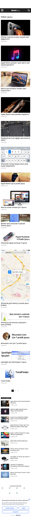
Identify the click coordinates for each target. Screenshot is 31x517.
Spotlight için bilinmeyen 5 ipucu (13, 362)
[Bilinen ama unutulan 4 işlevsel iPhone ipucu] (15, 218)
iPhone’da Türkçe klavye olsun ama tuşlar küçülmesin (14, 165)
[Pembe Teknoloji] (12, 496)
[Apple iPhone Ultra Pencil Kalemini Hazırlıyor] (5, 403)
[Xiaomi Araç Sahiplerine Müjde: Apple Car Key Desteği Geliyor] (5, 419)
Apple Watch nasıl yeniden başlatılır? (15, 114)
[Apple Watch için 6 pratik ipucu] (15, 177)
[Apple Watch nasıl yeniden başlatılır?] (15, 105)
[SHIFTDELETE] (5, 491)
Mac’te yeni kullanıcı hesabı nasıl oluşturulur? (13, 89)
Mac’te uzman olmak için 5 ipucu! (13, 207)
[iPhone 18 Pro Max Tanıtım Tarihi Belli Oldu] (5, 475)
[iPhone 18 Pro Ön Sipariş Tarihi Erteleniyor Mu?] (5, 451)
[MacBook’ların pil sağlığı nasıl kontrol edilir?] (15, 129)
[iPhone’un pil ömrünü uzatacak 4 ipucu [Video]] (15, 316)
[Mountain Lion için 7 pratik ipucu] (15, 336)
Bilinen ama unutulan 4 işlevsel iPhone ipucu (13, 225)
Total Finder (5, 381)
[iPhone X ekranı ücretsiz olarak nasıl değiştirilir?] (15, 27)
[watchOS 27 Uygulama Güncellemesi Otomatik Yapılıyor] (5, 467)
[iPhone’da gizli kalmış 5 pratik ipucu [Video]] (15, 276)
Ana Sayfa (3, 14)
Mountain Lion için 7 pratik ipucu (14, 343)
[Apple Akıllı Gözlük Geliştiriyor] (5, 443)
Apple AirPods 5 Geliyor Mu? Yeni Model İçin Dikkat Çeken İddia (19, 425)
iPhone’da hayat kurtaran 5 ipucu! (14, 243)
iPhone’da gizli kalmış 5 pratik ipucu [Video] (15, 304)
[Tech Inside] (27, 491)
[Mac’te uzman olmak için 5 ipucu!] (15, 198)
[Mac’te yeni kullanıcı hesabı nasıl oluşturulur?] (15, 79)
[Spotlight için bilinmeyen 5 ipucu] (15, 355)
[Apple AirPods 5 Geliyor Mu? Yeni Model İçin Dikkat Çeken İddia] (5, 427)
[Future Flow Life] (19, 496)
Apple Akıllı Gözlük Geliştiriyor (19, 441)
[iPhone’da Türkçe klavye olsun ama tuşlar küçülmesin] (15, 154)
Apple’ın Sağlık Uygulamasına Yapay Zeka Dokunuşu (18, 410)
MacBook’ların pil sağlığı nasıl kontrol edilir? (15, 139)
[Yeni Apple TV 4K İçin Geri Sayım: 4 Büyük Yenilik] (5, 459)
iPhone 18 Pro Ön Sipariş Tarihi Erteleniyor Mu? (19, 449)
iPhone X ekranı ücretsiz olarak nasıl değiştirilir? (15, 38)
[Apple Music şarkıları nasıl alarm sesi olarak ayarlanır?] (15, 53)
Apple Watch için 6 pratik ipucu (13, 183)
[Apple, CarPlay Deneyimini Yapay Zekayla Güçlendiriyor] (5, 435)
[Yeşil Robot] (19, 491)
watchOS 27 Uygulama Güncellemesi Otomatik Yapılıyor (19, 465)
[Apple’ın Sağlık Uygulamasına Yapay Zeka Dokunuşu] (5, 411)
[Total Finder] (15, 374)
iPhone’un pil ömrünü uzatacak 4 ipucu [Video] (13, 323)
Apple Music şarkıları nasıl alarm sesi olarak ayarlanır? (15, 64)
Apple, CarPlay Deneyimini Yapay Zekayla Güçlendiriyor (19, 433)
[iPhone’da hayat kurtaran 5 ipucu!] (15, 236)
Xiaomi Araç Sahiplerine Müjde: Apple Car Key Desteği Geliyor (19, 417)
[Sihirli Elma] (12, 491)
